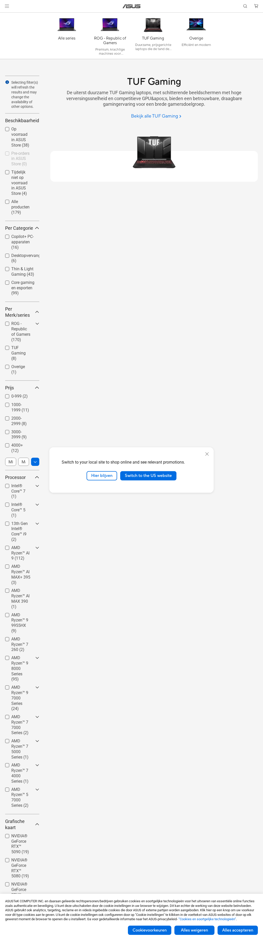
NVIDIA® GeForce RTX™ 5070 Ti (18, 884)
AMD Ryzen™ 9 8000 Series (18, 658)
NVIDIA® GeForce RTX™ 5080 (18, 860)
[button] (7, 6)
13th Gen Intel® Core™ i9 (19, 524)
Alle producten (18, 200)
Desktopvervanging (20, 254)
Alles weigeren (194, 930)
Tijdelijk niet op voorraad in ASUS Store (19, 172)
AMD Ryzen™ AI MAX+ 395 (19, 567)
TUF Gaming (16, 346)
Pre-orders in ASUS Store (16, 154)
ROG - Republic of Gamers (18, 324)
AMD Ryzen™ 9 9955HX (18, 615)
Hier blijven (101, 475)
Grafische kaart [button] (15, 824)
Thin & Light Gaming (16, 269)
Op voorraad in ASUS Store (18, 129)
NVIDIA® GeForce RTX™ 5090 (18, 836)
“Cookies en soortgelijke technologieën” (207, 919)
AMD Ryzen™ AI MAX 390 (19, 591)
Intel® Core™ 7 (18, 484)
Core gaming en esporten (19, 283)
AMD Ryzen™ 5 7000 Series (18, 790)
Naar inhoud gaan (6, 15)
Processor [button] (15, 477)
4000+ (11, 444)
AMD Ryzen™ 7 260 (18, 639)
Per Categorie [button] (19, 228)
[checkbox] (22, 288)
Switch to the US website (148, 475)
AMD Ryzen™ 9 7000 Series (18, 688)
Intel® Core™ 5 (18, 503)
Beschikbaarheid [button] (22, 120)
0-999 (10, 394)
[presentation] (7, 82)
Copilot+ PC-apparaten (16, 237)
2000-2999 (15, 417)
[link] (132, 6)
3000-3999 (15, 430)
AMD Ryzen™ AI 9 (19, 548)
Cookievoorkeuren (150, 930)
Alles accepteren (237, 930)
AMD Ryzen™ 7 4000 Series (18, 765)
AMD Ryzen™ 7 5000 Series (18, 741)
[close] (207, 454)
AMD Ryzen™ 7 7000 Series (18, 717)
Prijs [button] (9, 387)
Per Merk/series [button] (17, 312)
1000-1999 (15, 403)
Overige (12, 365)
